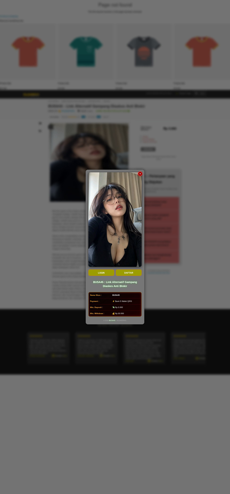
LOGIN (101, 273)
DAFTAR (128, 273)
